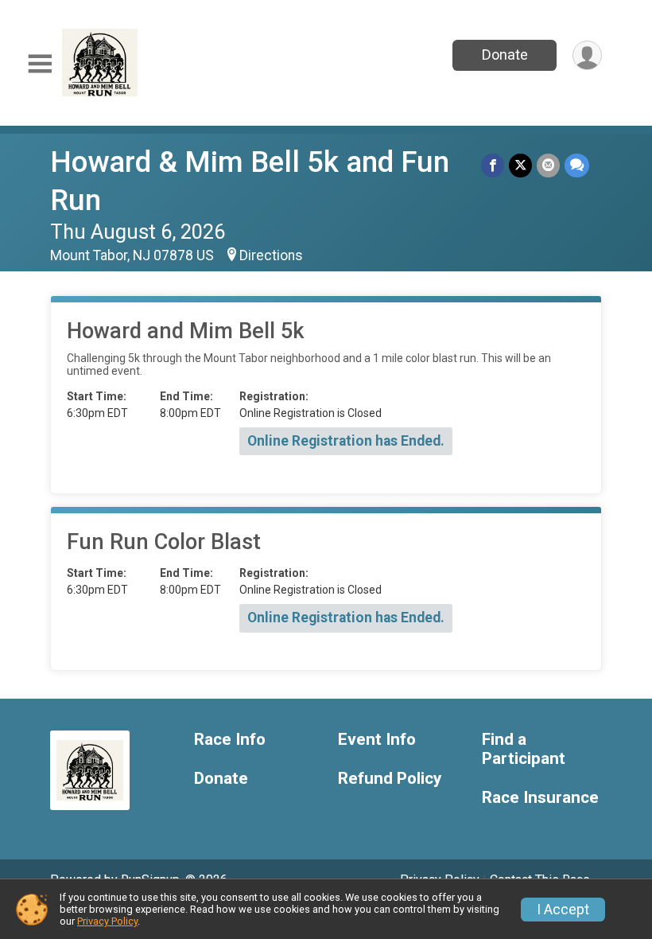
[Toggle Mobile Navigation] (40, 64)
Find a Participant (523, 749)
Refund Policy (389, 779)
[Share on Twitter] (520, 165)
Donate (505, 54)
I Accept (563, 910)
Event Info (377, 740)
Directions (271, 255)
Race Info (230, 740)
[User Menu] (587, 55)
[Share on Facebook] (492, 165)
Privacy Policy (107, 921)
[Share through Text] (577, 165)
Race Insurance (540, 798)
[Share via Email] (548, 165)
